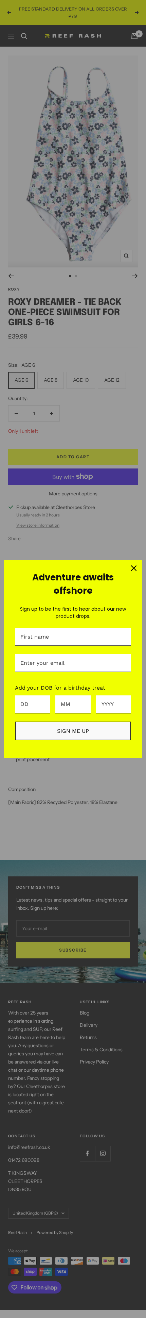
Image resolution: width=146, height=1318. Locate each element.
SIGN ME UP (73, 731)
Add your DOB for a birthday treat (60, 688)
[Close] (134, 568)
